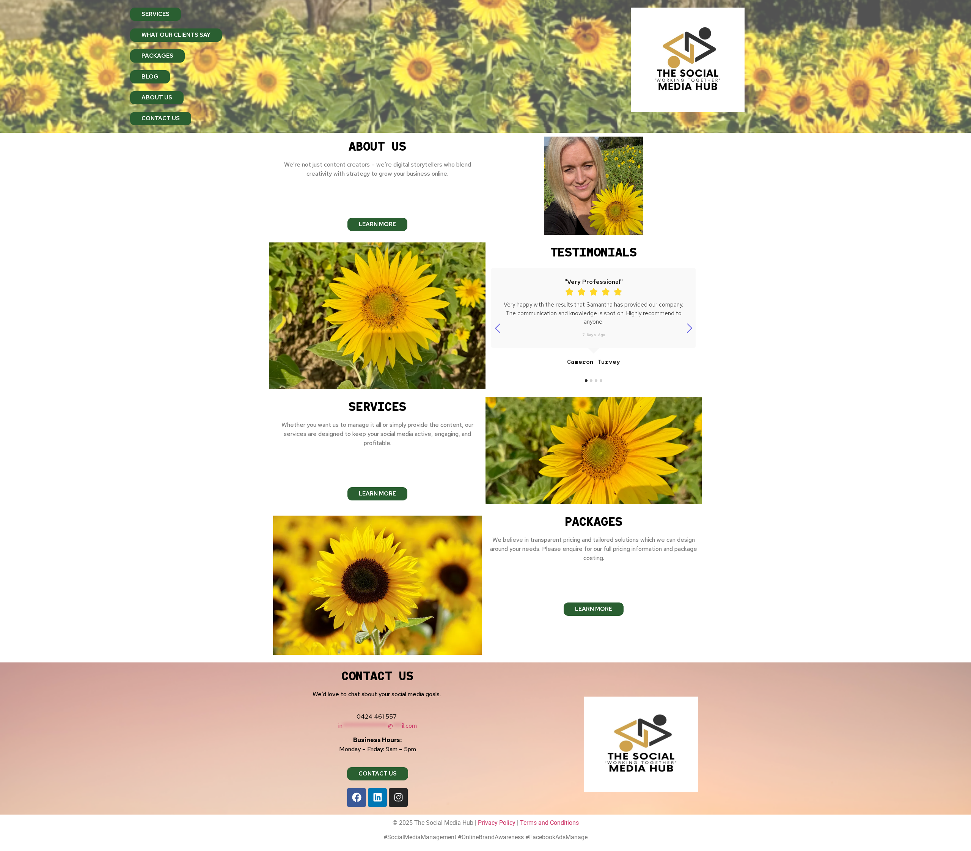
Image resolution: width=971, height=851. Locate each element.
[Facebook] (356, 797)
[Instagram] (398, 797)
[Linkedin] (377, 797)
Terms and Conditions (549, 822)
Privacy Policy (496, 822)
